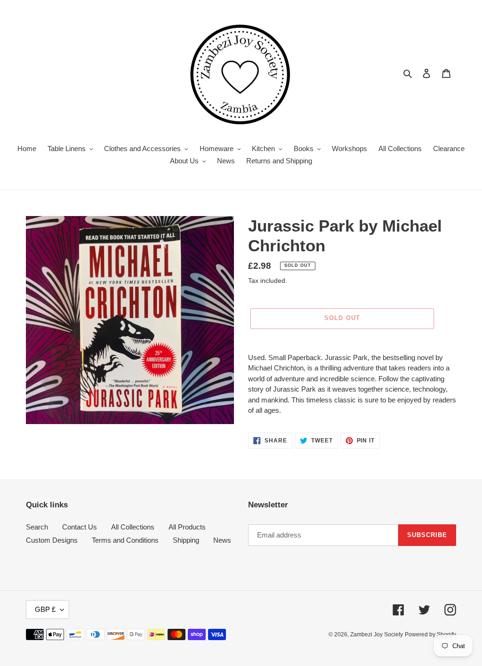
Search (37, 527)
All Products (187, 527)
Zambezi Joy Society (376, 634)
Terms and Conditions (125, 540)
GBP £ (45, 609)
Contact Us (79, 527)
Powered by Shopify (430, 634)
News (222, 540)
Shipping (186, 540)
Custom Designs (52, 540)
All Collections (132, 527)
